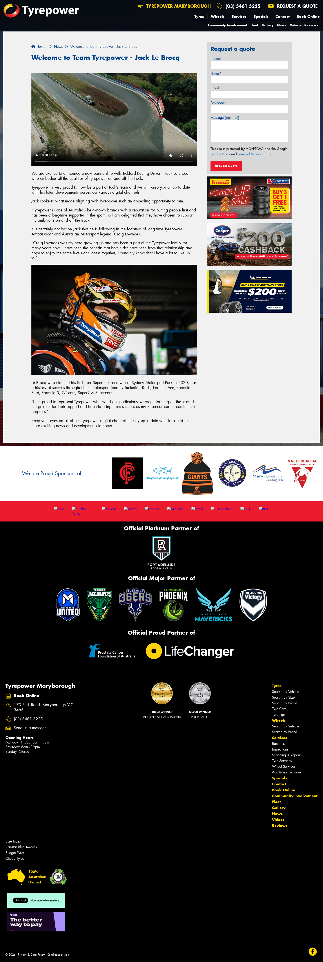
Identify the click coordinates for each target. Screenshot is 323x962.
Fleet (254, 25)
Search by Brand (284, 703)
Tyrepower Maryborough (178, 6)
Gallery (268, 25)
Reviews (311, 25)
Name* (216, 58)
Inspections (280, 749)
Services (239, 16)
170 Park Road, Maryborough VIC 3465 (43, 707)
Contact (283, 16)
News (281, 25)
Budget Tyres (14, 852)
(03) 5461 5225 (243, 6)
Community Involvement (227, 25)
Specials (261, 16)
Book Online (308, 16)
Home (40, 46)
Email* (215, 88)
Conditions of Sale (58, 954)
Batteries (278, 743)
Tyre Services (282, 760)
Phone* (215, 73)
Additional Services (286, 772)
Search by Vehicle (285, 691)
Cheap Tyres (14, 858)
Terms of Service (249, 154)
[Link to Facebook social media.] (313, 952)
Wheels (218, 16)
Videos (295, 25)
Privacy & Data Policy (31, 954)
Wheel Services (283, 766)
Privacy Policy (220, 154)
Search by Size (283, 697)
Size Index (13, 841)
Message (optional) (224, 117)
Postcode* (218, 103)
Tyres (199, 16)
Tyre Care (279, 709)
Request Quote (226, 166)
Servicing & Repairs (286, 755)
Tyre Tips (278, 714)
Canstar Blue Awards (21, 847)
